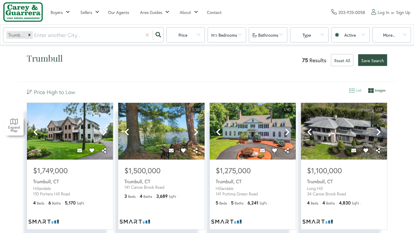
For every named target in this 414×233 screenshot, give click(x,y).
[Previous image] (35, 132)
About (185, 12)
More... (389, 35)
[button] (29, 35)
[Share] (104, 150)
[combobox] (34, 35)
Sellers (86, 12)
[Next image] (104, 132)
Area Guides (151, 12)
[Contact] (80, 150)
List (358, 90)
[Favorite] (92, 150)
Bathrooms (268, 35)
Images (380, 90)
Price (183, 35)
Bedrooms (228, 35)
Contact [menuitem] (214, 12)
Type (306, 35)
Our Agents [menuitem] (118, 12)
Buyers (57, 12)
